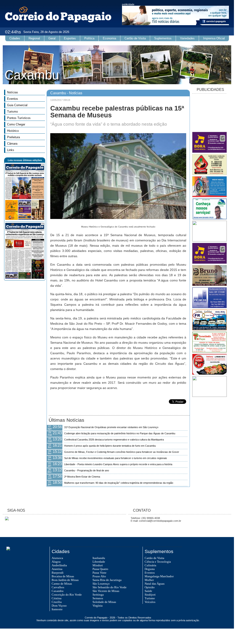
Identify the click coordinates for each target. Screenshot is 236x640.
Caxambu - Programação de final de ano (86, 470)
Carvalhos (58, 587)
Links (10, 150)
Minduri (98, 565)
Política (89, 38)
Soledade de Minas (104, 602)
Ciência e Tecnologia (158, 561)
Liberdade (99, 561)
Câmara (12, 143)
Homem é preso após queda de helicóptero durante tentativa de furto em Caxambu (110, 445)
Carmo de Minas (62, 583)
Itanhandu (99, 558)
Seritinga (98, 594)
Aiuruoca (57, 558)
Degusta (150, 569)
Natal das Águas (154, 583)
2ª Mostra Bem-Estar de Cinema (82, 476)
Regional (34, 38)
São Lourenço (101, 583)
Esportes (70, 38)
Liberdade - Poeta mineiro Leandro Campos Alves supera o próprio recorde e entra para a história (118, 464)
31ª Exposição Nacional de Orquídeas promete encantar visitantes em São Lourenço (111, 427)
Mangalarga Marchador (159, 576)
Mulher (149, 580)
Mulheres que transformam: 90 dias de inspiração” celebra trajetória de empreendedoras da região (118, 482)
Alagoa (56, 561)
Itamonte (57, 609)
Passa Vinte (99, 572)
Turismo (12, 111)
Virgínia (98, 605)
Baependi (58, 572)
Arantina (57, 569)
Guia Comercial (17, 105)
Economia (109, 38)
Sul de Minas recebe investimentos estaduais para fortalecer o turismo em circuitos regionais (115, 458)
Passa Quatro (100, 569)
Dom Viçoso (59, 605)
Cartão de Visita (135, 38)
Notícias (12, 92)
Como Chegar (16, 124)
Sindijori (150, 594)
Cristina (56, 598)
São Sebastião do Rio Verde (110, 587)
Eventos (12, 98)
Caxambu (58, 591)
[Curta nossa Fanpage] (6, 519)
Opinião (150, 587)
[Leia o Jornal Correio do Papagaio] (24, 219)
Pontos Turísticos (19, 118)
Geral (52, 38)
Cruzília (57, 602)
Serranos (98, 598)
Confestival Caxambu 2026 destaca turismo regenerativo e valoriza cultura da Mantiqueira (114, 439)
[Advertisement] (209, 113)
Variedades (187, 38)
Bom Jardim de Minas (65, 580)
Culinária (150, 565)
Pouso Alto (99, 576)
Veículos (150, 602)
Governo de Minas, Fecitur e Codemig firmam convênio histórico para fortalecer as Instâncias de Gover (121, 452)
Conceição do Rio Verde (67, 594)
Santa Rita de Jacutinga (107, 580)
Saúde (148, 591)
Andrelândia (59, 565)
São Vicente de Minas (106, 591)
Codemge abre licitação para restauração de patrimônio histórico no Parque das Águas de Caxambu (119, 433)
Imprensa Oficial (214, 38)
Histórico (13, 130)
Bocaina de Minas (63, 576)
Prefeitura (13, 137)
